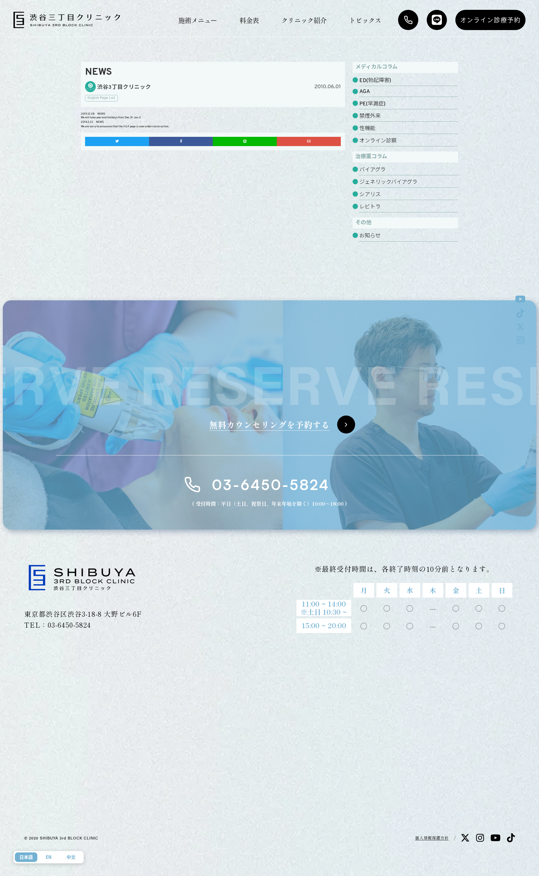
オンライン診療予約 (490, 20)
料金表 (249, 20)
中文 (71, 857)
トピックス (365, 20)
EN (48, 857)
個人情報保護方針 (432, 838)
